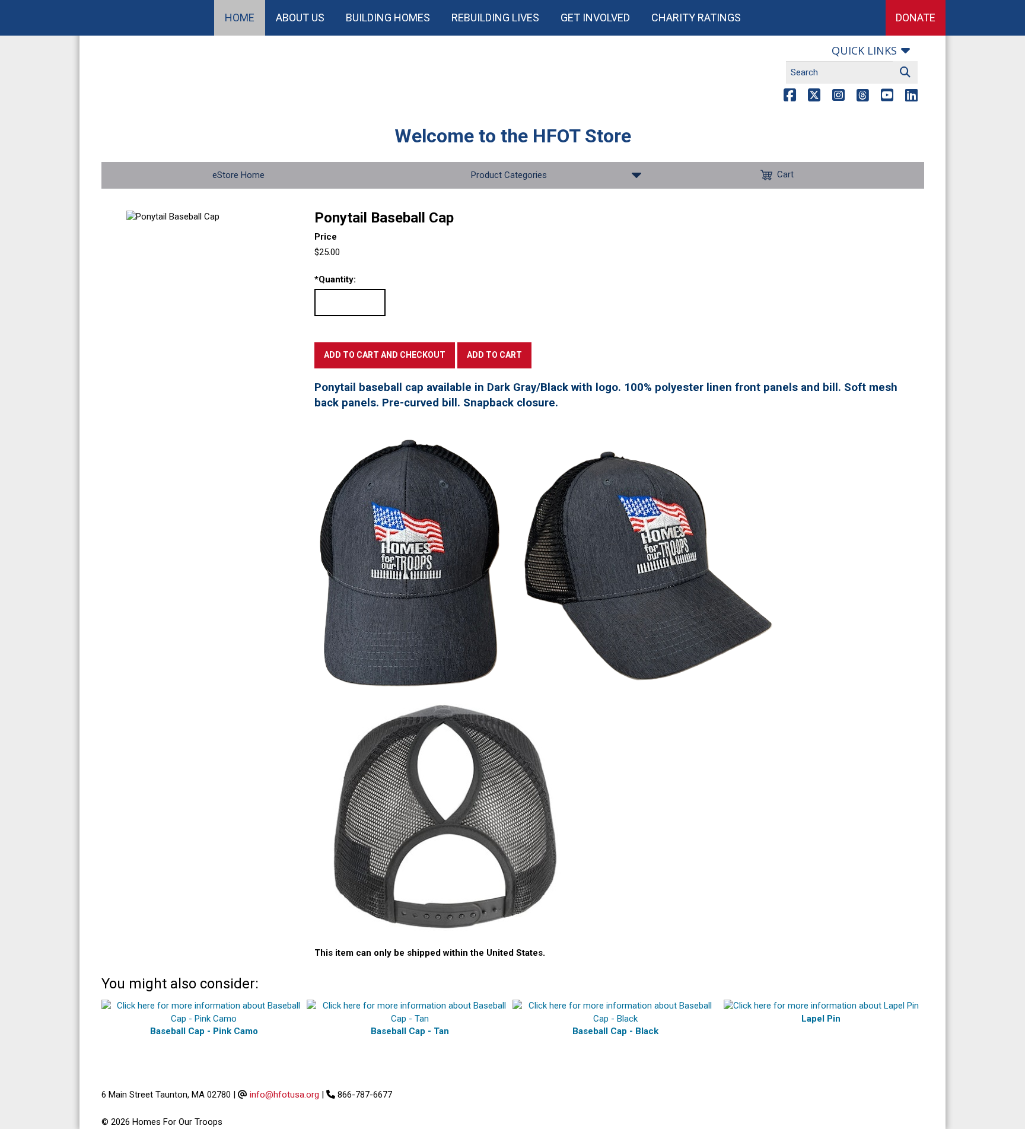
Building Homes (388, 17)
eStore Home (238, 175)
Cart (785, 174)
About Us (300, 17)
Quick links (864, 50)
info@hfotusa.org (284, 1094)
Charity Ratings (696, 17)
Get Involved (595, 17)
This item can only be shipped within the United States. (429, 952)
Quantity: (335, 279)
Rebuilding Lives (495, 17)
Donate (915, 17)
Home (239, 17)
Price (325, 236)
